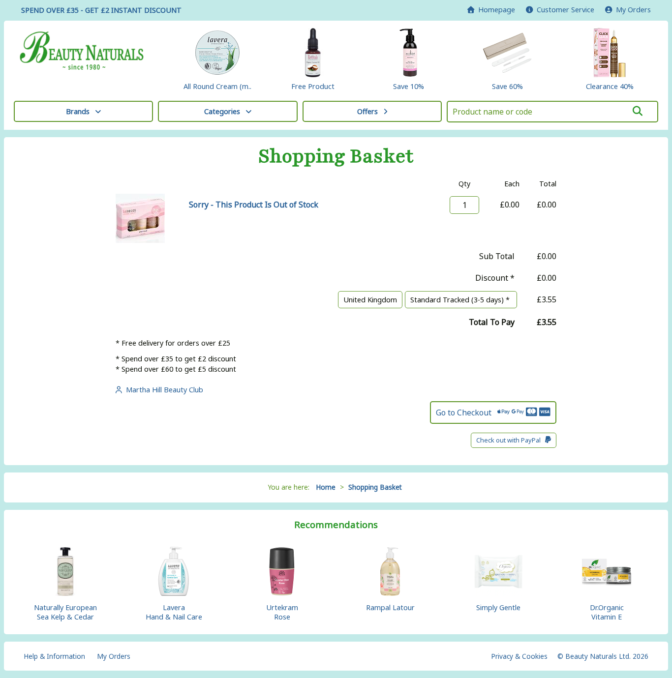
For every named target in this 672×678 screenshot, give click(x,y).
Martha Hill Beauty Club (162, 389)
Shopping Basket (375, 487)
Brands (78, 111)
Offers (367, 111)
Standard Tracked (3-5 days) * (461, 299)
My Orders (631, 9)
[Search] (638, 111)
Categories (222, 111)
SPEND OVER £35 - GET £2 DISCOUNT (101, 10)
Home (494, 9)
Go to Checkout (466, 412)
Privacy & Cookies (519, 656)
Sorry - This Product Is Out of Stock (253, 204)
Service (565, 9)
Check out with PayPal (510, 440)
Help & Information (54, 656)
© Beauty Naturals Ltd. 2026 (602, 656)
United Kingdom (370, 299)
